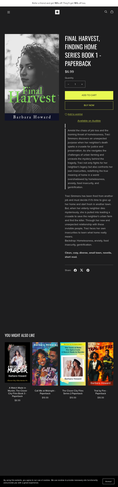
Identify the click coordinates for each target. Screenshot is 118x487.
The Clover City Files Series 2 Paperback (72, 392)
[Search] (106, 11)
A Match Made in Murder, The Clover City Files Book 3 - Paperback (17, 392)
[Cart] (113, 11)
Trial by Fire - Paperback (100, 392)
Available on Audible (89, 120)
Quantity (69, 78)
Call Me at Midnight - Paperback (45, 392)
